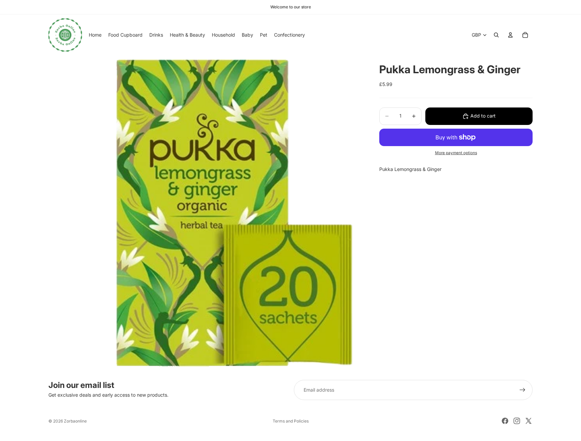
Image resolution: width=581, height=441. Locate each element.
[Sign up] (522, 390)
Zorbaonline (75, 421)
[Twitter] (529, 421)
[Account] (510, 35)
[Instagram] (517, 421)
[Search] (496, 35)
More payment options (456, 153)
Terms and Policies (291, 421)
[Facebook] (505, 421)
